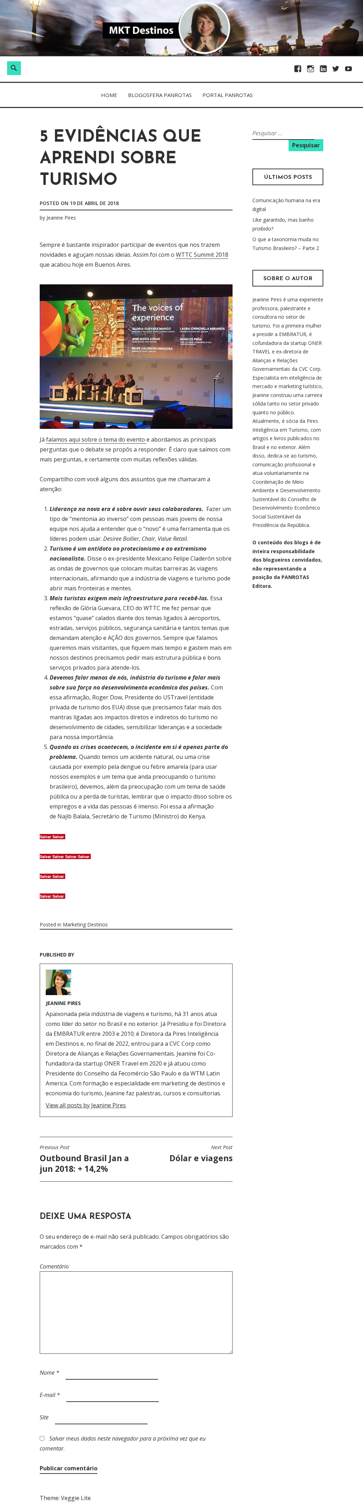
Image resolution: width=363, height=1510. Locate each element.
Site (44, 1417)
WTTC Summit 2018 (202, 255)
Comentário (54, 1266)
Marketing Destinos (85, 924)
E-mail (50, 1395)
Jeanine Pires (61, 217)
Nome (49, 1372)
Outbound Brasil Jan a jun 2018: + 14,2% (84, 1159)
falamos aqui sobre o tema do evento (96, 439)
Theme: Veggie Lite (65, 1498)
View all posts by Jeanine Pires (86, 1105)
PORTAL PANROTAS (227, 94)
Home (109, 94)
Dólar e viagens (201, 1153)
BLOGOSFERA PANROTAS (160, 94)
